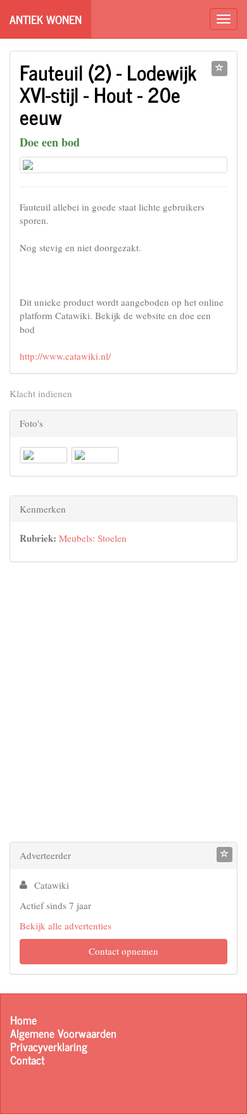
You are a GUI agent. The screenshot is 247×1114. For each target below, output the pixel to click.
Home (23, 1019)
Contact (27, 1059)
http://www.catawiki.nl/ (65, 356)
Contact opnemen (123, 951)
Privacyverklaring (48, 1046)
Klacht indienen (41, 393)
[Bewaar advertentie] (219, 68)
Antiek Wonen (46, 19)
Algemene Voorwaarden (63, 1033)
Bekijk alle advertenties (65, 925)
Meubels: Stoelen (93, 538)
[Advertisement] (123, 705)
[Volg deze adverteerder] (224, 854)
